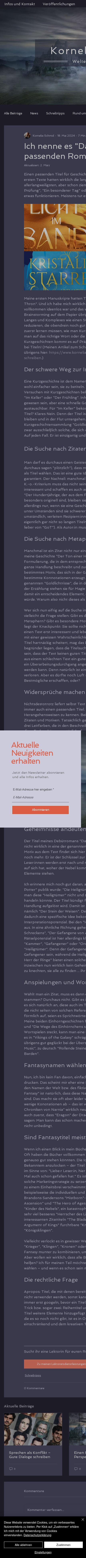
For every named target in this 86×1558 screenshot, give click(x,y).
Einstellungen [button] (43, 1552)
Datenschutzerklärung (37, 1535)
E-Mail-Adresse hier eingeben (32, 789)
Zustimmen (63, 1545)
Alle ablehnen (23, 1545)
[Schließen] (80, 1522)
